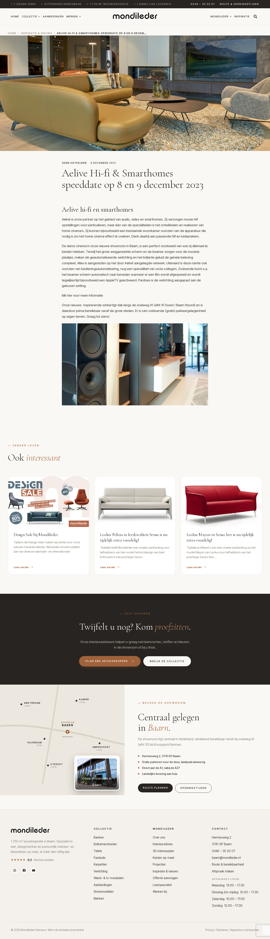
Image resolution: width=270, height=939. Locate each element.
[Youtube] (33, 870)
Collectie (29, 16)
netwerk (159, 263)
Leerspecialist (162, 885)
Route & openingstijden (239, 4)
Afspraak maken (223, 871)
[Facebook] (24, 870)
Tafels (98, 851)
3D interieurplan (163, 851)
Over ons (159, 837)
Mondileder (220, 16)
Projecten (159, 864)
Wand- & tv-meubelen (109, 878)
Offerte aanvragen (165, 878)
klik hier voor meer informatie (82, 295)
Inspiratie (242, 16)
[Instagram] (14, 870)
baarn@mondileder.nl (226, 858)
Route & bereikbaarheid (228, 864)
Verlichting (101, 871)
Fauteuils (100, 858)
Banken (99, 837)
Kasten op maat (163, 858)
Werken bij (160, 891)
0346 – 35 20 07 (203, 4)
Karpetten (100, 864)
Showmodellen (104, 891)
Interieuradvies (163, 844)
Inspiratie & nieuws (36, 33)
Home (15, 16)
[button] (255, 16)
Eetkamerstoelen (105, 844)
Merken (72, 16)
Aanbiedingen (53, 16)
